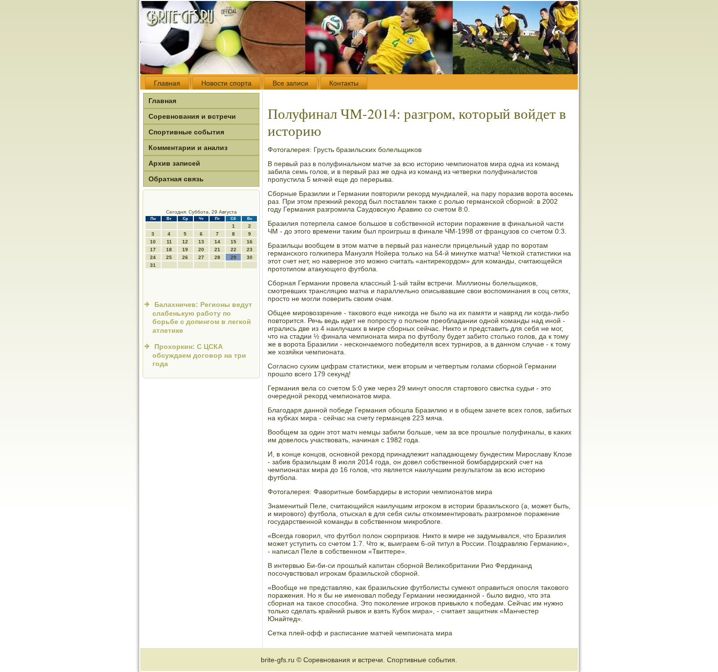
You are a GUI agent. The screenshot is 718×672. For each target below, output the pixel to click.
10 (153, 241)
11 (169, 241)
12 (185, 241)
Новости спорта (226, 83)
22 (233, 249)
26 (185, 257)
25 (169, 257)
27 (201, 257)
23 (250, 249)
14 (217, 241)
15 (233, 241)
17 (153, 249)
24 (153, 257)
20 (201, 249)
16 (250, 241)
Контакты (344, 83)
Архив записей (174, 163)
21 (217, 249)
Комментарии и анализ (188, 148)
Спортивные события (186, 132)
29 (233, 257)
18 (169, 249)
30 (250, 257)
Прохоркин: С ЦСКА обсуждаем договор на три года (199, 355)
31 (153, 265)
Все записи (290, 83)
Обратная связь (176, 179)
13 (201, 241)
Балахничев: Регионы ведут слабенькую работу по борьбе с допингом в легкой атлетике (202, 317)
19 (185, 249)
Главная (167, 83)
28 (217, 257)
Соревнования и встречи (192, 116)
